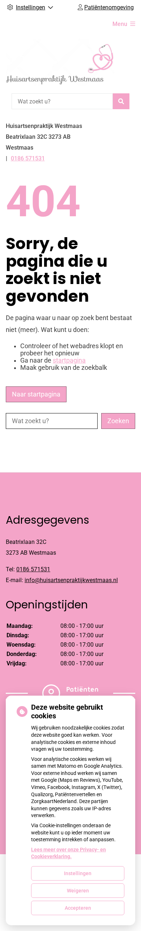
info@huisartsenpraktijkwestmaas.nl (71, 580)
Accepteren (78, 908)
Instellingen (77, 873)
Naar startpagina (36, 394)
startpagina (69, 360)
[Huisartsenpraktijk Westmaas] (60, 62)
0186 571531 (33, 569)
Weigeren (78, 891)
